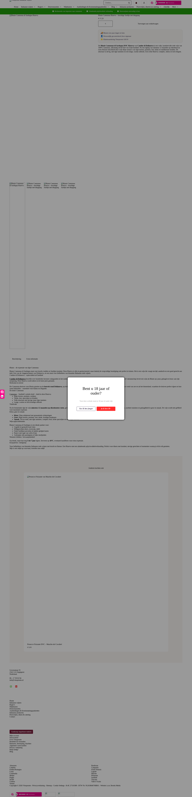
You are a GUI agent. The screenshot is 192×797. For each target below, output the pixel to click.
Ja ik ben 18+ (106, 409)
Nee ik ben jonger (86, 409)
